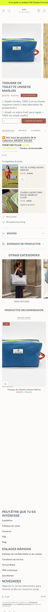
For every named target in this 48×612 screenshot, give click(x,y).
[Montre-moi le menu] (3, 10)
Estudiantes (8, 575)
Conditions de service (12, 559)
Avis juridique (8, 564)
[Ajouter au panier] (5, 383)
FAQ (4, 536)
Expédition (7, 520)
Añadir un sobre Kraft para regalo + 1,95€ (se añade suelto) (23, 114)
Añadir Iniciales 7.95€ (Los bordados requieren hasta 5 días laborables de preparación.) (23, 104)
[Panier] (44, 10)
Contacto (6, 531)
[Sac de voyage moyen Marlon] (10, 176)
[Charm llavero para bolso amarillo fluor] (10, 201)
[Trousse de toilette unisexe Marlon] (24, 354)
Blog (4, 542)
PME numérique (9, 570)
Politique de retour (11, 525)
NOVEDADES (11, 581)
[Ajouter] (22, 179)
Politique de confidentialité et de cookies (22, 554)
